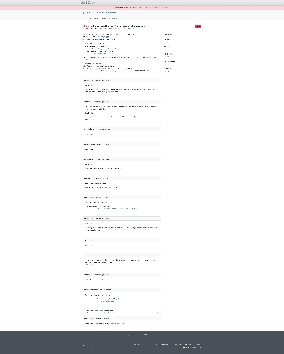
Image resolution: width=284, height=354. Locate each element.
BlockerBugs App (102, 37)
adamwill (105, 49)
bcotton (98, 49)
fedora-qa (91, 12)
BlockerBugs (115, 323)
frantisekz (113, 49)
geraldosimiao (123, 49)
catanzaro (132, 49)
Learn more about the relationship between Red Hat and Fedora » (176, 344)
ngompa (105, 53)
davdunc (112, 53)
